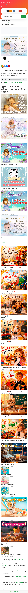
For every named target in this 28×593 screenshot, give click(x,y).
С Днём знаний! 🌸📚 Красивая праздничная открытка (13, 367)
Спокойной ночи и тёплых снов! (8, 464)
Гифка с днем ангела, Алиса (7, 140)
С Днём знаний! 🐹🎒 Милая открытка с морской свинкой (12, 342)
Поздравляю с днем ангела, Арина (9, 164)
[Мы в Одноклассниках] (10, 11)
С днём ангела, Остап (6, 237)
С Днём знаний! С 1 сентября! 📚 (8, 291)
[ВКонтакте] (7, 66)
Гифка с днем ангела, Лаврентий (8, 115)
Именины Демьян (9, 82)
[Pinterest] (9, 66)
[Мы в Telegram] (17, 11)
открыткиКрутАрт (18, 82)
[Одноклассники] (3, 66)
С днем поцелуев (19, 582)
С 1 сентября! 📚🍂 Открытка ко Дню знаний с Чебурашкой (11, 316)
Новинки (4, 242)
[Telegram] (5, 66)
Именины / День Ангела (6, 22)
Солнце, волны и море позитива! (8, 494)
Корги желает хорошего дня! (7, 518)
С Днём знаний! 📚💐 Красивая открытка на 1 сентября (13, 391)
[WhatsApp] (1, 66)
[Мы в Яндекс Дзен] (7, 11)
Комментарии (5, 243)
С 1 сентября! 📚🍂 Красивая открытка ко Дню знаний (13, 440)
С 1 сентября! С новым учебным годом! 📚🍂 (11, 267)
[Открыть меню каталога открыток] (3, 5)
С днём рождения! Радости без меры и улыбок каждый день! (13, 543)
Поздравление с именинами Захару (9, 188)
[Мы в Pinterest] (20, 11)
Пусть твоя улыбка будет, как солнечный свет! (12, 554)
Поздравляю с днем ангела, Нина (8, 212)
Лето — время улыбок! (6, 474)
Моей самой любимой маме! (7, 484)
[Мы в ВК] (14, 11)
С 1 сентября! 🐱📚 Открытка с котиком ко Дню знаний (13, 416)
